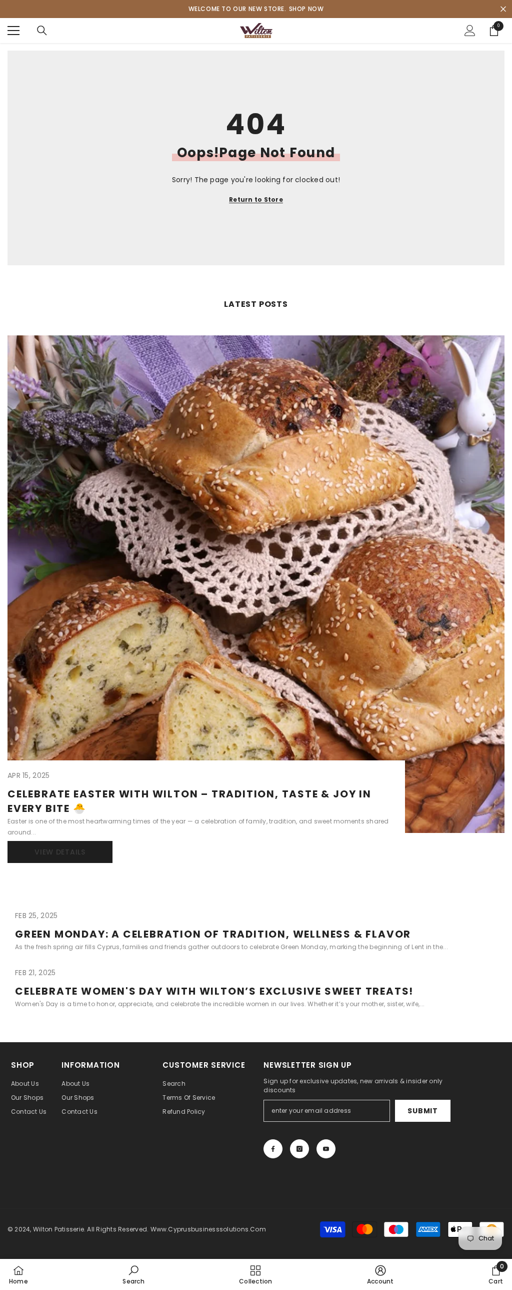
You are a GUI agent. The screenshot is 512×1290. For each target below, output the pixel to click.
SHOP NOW (306, 9)
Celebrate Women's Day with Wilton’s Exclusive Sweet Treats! (214, 991)
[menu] (14, 31)
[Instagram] (299, 1148)
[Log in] (470, 30)
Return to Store (256, 199)
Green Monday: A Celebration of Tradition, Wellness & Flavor (213, 934)
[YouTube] (326, 1148)
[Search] (42, 31)
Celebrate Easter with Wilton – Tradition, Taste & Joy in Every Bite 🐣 (190, 801)
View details (59, 852)
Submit (423, 1111)
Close (503, 9)
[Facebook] (273, 1148)
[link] (133, 1274)
